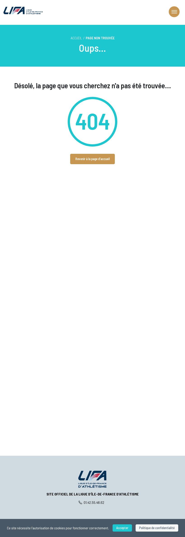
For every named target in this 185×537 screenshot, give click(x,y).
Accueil (76, 38)
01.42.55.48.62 (93, 502)
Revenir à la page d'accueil (92, 159)
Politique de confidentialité (157, 528)
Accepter (122, 528)
